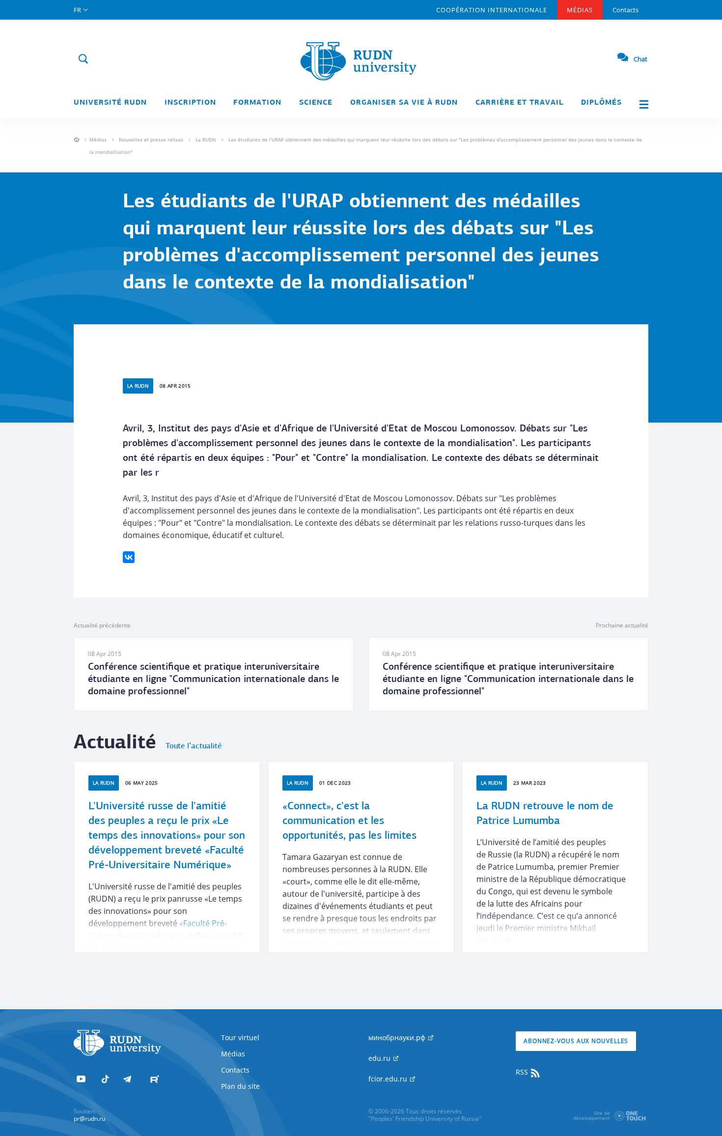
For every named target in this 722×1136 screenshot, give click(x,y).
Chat (640, 59)
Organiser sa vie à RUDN (404, 103)
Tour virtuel (240, 1037)
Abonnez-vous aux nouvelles (576, 1041)
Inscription (190, 103)
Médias (580, 9)
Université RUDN (110, 103)
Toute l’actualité (194, 746)
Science (316, 103)
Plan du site (240, 1086)
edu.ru (380, 1058)
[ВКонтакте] (129, 557)
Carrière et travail (519, 103)
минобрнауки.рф (397, 1037)
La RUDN (205, 139)
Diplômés (601, 103)
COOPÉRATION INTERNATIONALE (491, 9)
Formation (257, 103)
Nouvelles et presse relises (151, 139)
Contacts (625, 9)
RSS (523, 1072)
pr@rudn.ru (89, 1118)
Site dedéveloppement (591, 1115)
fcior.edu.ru (388, 1078)
